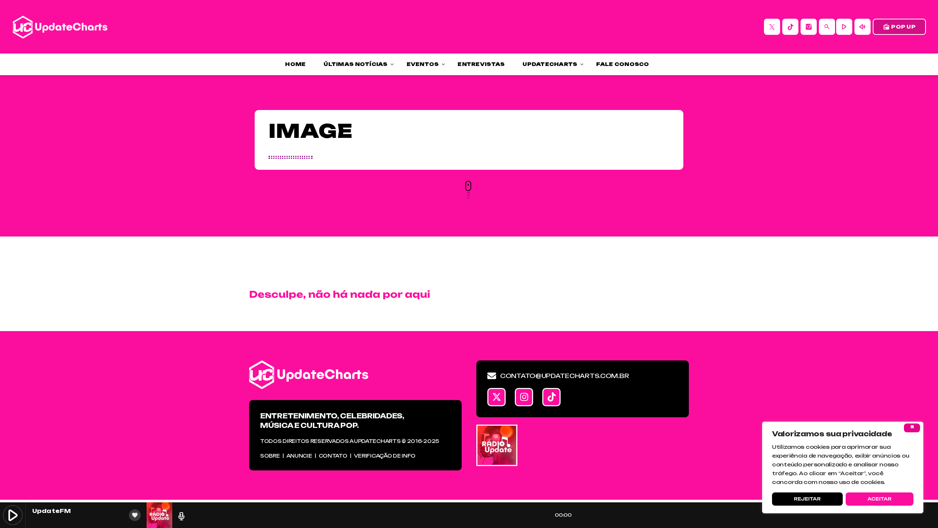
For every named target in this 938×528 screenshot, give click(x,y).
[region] (842, 467)
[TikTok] (790, 27)
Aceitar (879, 499)
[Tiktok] (551, 397)
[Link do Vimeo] (60, 27)
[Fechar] (912, 427)
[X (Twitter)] (772, 27)
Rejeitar (807, 499)
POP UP (899, 26)
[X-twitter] (496, 397)
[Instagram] (809, 27)
